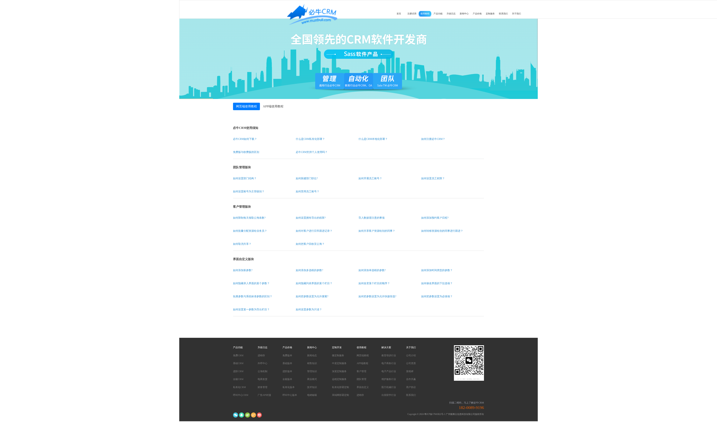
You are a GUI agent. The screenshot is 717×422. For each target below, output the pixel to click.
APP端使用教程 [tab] (273, 106)
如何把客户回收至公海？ (310, 244)
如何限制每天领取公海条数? (249, 217)
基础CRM (238, 363)
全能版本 (287, 379)
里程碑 (409, 371)
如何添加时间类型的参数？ (437, 270)
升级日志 (451, 13)
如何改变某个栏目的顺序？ (374, 283)
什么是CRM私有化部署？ (310, 139)
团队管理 (361, 379)
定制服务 (490, 13)
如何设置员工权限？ (433, 178)
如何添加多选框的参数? (309, 270)
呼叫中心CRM (240, 395)
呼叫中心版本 (290, 395)
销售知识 (312, 363)
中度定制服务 (339, 363)
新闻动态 (312, 355)
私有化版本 (289, 387)
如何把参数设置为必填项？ (437, 296)
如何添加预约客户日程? (434, 217)
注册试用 (411, 13)
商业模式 (312, 379)
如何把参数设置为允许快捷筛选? (377, 296)
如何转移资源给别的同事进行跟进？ (442, 230)
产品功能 (438, 13)
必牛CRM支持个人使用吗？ (312, 152)
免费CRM (238, 355)
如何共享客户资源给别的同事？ (376, 230)
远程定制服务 (339, 379)
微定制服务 (338, 355)
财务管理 (262, 387)
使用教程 (424, 13)
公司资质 (411, 363)
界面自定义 (363, 387)
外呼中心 (262, 363)
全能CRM (238, 379)
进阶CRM (238, 371)
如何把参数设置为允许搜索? (312, 296)
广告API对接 (264, 395)
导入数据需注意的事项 (371, 217)
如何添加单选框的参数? (372, 270)
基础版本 (287, 363)
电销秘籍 (312, 395)
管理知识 (312, 371)
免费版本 (287, 355)
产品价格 (477, 13)
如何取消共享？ (242, 244)
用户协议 (411, 387)
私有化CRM (239, 387)
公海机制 (262, 371)
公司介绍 (411, 355)
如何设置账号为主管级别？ (248, 191)
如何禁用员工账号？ (307, 191)
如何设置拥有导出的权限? (311, 217)
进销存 (261, 355)
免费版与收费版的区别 (246, 152)
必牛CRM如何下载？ (245, 139)
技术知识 (312, 387)
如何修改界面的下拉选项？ (437, 283)
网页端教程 (363, 355)
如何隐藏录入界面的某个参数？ (251, 283)
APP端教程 (362, 363)
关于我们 (516, 13)
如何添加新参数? (242, 270)
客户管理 (361, 371)
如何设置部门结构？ (245, 178)
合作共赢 (411, 379)
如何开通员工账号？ (370, 178)
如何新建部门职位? (307, 178)
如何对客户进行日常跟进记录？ (314, 230)
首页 (399, 13)
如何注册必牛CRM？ (433, 139)
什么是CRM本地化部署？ (373, 139)
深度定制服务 (339, 371)
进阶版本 (287, 371)
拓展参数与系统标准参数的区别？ (252, 296)
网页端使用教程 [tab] (246, 106)
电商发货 (262, 379)
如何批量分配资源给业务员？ (250, 230)
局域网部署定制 (340, 395)
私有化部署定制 (340, 387)
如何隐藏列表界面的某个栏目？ (314, 283)
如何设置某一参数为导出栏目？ (251, 309)
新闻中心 (464, 13)
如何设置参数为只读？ (309, 309)
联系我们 (503, 13)
